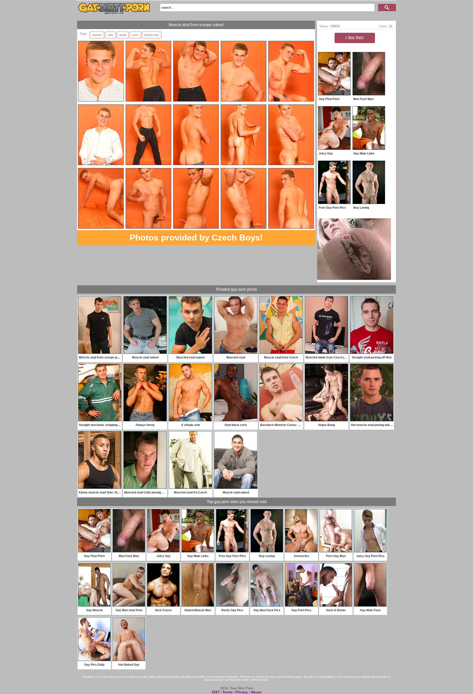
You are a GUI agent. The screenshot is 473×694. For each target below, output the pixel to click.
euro (135, 35)
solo (110, 35)
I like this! (354, 37)
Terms (227, 692)
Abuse (256, 692)
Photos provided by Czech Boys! (196, 237)
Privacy (242, 692)
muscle (97, 35)
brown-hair (151, 35)
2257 (216, 692)
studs (122, 35)
